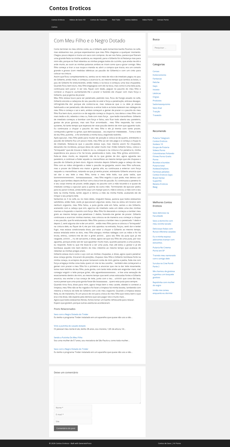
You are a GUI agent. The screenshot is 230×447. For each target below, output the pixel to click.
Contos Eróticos (58, 19)
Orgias (156, 96)
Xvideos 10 (158, 144)
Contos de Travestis (98, 19)
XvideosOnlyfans (161, 168)
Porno (155, 159)
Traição (156, 111)
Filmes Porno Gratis (162, 156)
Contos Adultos (131, 19)
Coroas (156, 71)
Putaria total (159, 165)
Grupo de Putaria (161, 147)
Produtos (157, 100)
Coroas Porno (163, 19)
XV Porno (177, 443)
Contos (54, 27)
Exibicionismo (159, 75)
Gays (155, 86)
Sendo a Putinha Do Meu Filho (68, 337)
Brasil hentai (159, 177)
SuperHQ (157, 180)
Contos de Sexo (164, 443)
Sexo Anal (157, 108)
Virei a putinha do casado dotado (70, 325)
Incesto (156, 89)
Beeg (155, 187)
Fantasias (157, 78)
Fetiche (156, 82)
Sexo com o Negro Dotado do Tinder (71, 314)
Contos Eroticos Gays (162, 174)
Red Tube (116, 19)
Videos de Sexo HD (77, 19)
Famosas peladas (161, 171)
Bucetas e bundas (161, 162)
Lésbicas (157, 93)
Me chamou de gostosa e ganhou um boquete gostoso (164, 274)
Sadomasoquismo (161, 104)
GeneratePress (85, 443)
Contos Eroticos (70, 8)
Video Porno (147, 19)
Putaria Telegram (161, 138)
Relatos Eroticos (160, 184)
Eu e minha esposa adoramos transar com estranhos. (164, 239)
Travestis (157, 115)
